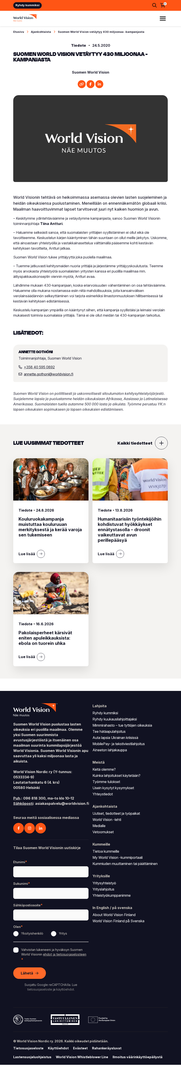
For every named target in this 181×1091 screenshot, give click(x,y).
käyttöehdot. (65, 989)
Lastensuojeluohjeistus (32, 1057)
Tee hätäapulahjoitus (109, 731)
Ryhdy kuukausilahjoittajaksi (114, 719)
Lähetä (27, 973)
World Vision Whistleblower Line (82, 1057)
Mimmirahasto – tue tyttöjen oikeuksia (122, 725)
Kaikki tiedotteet (134, 443)
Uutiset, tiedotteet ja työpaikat (116, 813)
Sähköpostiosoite (27, 905)
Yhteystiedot (102, 794)
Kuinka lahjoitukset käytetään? (116, 775)
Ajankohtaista (41, 31)
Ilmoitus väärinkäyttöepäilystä (137, 1057)
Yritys (63, 933)
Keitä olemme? (104, 769)
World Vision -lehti (106, 819)
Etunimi (19, 862)
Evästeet (80, 1048)
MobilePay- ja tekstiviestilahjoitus (118, 744)
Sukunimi (20, 883)
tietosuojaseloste (39, 989)
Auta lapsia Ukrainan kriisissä (115, 737)
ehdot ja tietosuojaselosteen (64, 954)
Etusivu (18, 31)
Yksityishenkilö (32, 933)
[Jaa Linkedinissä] (99, 84)
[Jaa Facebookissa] (90, 84)
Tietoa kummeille (105, 851)
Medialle (99, 826)
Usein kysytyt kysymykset (113, 788)
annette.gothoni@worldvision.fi (48, 374)
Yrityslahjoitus (103, 889)
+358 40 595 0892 (39, 367)
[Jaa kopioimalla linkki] (82, 84)
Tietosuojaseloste (28, 1048)
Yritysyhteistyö (104, 883)
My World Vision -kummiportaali (117, 857)
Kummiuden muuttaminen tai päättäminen (125, 863)
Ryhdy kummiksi (27, 5)
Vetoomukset (103, 832)
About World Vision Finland (114, 915)
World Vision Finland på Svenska (118, 921)
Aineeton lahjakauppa (109, 750)
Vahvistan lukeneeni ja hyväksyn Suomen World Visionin (53, 952)
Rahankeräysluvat (106, 1048)
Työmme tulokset (106, 781)
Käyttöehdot (58, 1048)
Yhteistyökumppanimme (111, 895)
